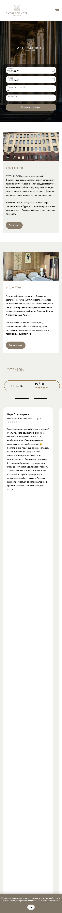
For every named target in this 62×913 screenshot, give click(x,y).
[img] (31, 44)
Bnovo (57, 115)
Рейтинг (41, 383)
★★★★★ (41, 387)
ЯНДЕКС (17, 385)
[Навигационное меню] (57, 10)
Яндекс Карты (34, 418)
